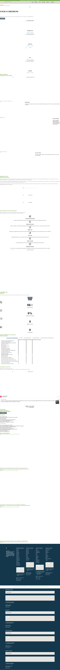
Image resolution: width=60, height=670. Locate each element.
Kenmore (17, 554)
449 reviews (32, 407)
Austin (37, 549)
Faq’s (40, 2)
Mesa (27, 554)
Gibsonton (47, 552)
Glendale (27, 552)
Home (32, 2)
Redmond (17, 558)
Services (36, 2)
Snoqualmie (18, 563)
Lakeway (37, 556)
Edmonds (17, 552)
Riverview (47, 556)
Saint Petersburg (48, 558)
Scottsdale (28, 558)
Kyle (36, 554)
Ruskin (46, 557)
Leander (37, 557)
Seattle (17, 561)
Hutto (37, 553)
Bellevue (17, 549)
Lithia (46, 553)
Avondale (27, 549)
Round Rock (37, 561)
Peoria (27, 556)
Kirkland (17, 556)
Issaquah (17, 553)
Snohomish (18, 562)
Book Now (52, 2)
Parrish (47, 554)
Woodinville (18, 565)
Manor (37, 558)
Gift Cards (43, 2)
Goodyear (27, 553)
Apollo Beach (48, 549)
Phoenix (27, 557)
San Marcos (37, 562)
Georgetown (38, 552)
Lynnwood (17, 557)
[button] (36, 2)
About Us (47, 2)
